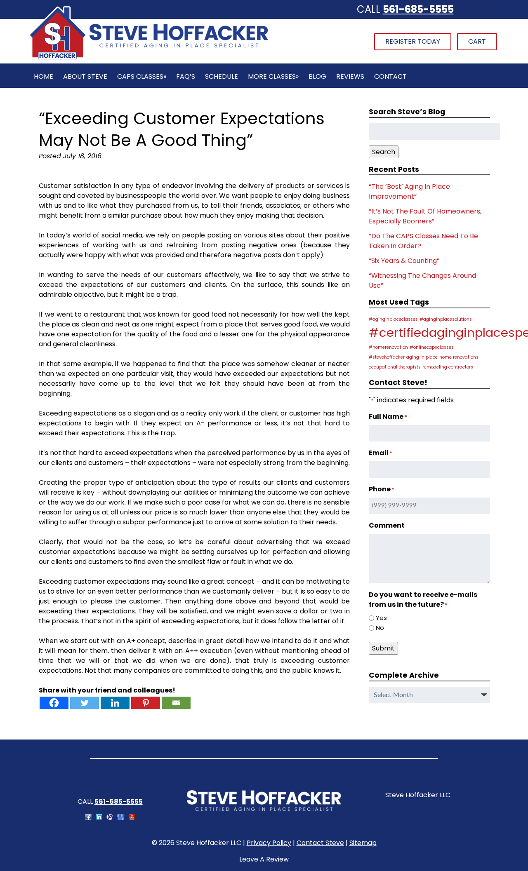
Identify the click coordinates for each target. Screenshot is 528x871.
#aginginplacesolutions (446, 319)
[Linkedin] (115, 703)
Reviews (350, 76)
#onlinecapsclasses (432, 347)
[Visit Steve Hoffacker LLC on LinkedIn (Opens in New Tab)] (99, 818)
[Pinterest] (145, 703)
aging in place (422, 357)
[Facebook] (54, 703)
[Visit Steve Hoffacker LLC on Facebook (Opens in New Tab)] (88, 818)
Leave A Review (264, 859)
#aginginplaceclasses (393, 319)
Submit (383, 648)
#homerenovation (388, 347)
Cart (477, 41)
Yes (381, 617)
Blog (317, 76)
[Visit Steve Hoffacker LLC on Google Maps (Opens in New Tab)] (121, 818)
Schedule (221, 76)
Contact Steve (320, 843)
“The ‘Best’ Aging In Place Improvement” (409, 191)
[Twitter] (84, 703)
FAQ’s (185, 76)
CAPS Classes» (141, 76)
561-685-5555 (418, 9)
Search (383, 152)
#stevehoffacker (387, 357)
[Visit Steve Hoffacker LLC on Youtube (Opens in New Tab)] (132, 818)
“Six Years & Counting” (404, 260)
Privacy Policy (269, 843)
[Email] (176, 703)
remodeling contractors (447, 367)
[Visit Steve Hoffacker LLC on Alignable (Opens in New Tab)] (109, 818)
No (380, 627)
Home (43, 76)
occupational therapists (395, 367)
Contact (390, 76)
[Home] (149, 58)
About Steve (85, 76)
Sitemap (363, 843)
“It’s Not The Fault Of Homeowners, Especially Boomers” (425, 216)
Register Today (412, 41)
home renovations (458, 357)
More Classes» (273, 76)
